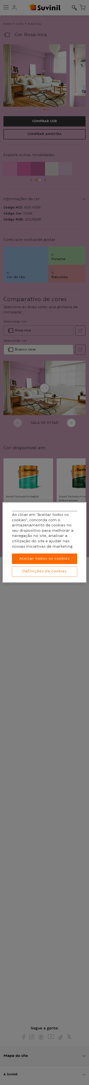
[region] (44, 542)
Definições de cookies (44, 571)
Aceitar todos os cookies (44, 559)
